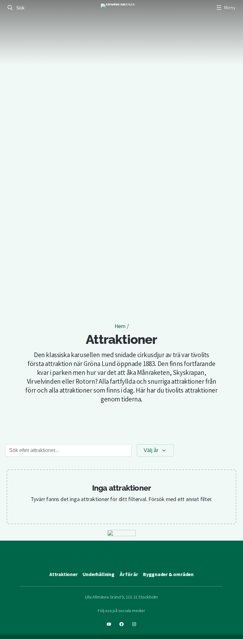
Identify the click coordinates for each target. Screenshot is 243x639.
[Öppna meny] (225, 7)
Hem (120, 326)
